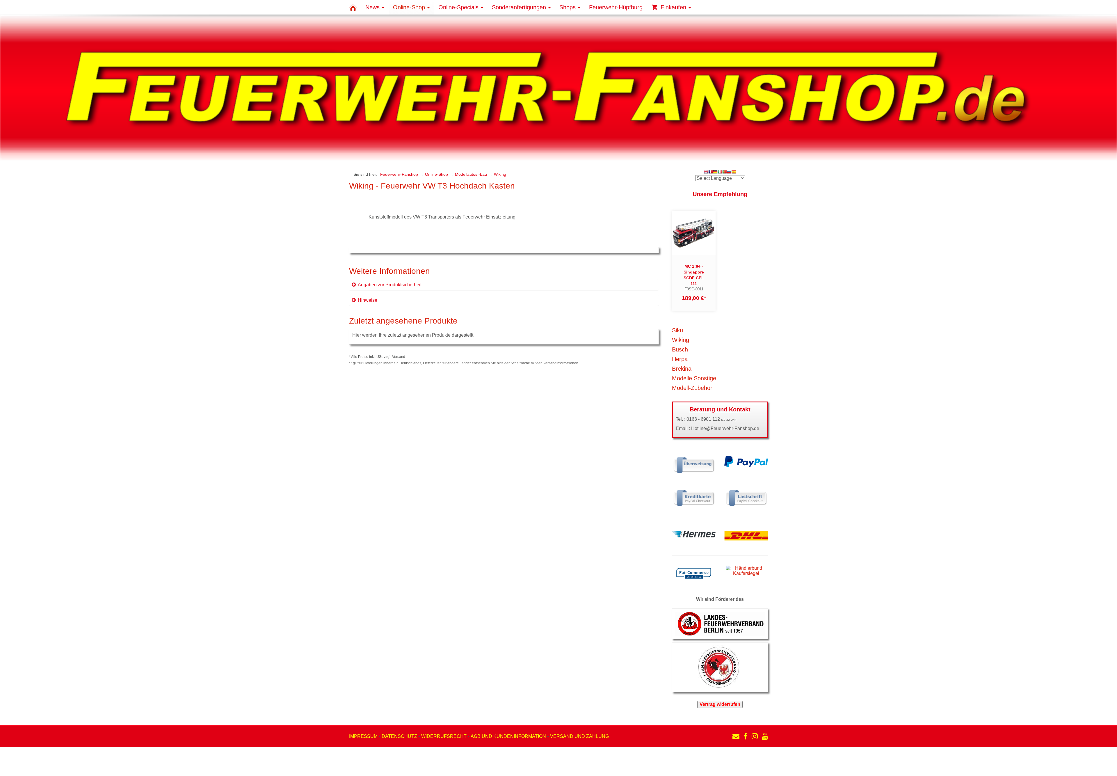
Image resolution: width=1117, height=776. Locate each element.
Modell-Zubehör (692, 388)
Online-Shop (410, 7)
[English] (706, 172)
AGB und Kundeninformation (508, 736)
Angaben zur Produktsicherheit (389, 284)
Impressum (363, 736)
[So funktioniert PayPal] (746, 461)
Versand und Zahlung (579, 736)
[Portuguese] (724, 172)
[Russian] (729, 172)
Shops (568, 7)
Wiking (500, 174)
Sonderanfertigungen (520, 7)
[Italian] (720, 172)
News (373, 7)
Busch (680, 349)
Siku (677, 330)
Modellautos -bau (471, 174)
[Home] (353, 7)
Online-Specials (459, 7)
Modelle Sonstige (694, 378)
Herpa (680, 359)
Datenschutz (399, 736)
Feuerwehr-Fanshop (399, 174)
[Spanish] (734, 172)
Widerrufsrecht (444, 736)
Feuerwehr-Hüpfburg (616, 7)
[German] (715, 172)
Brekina (681, 368)
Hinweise (367, 300)
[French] (710, 172)
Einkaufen (673, 7)
